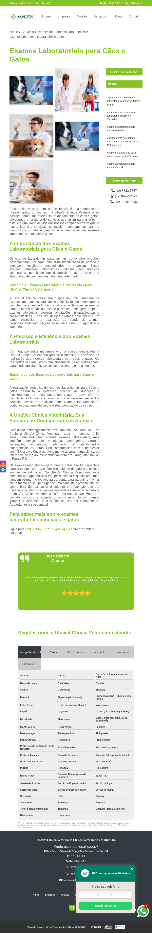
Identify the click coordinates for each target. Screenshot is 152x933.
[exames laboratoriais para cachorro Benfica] (31, 136)
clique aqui (59, 529)
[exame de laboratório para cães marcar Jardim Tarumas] (31, 182)
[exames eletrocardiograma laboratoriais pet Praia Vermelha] (77, 90)
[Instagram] (72, 908)
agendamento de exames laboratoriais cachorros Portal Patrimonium (123, 142)
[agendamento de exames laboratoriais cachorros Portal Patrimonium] (77, 136)
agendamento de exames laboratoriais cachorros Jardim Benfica (123, 101)
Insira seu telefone (105, 886)
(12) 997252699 (133, 3)
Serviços (100, 16)
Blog (118, 16)
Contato (134, 16)
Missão (82, 16)
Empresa (63, 16)
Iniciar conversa (105, 905)
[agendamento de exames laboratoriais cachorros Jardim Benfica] (31, 90)
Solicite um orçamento (124, 71)
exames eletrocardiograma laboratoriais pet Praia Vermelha (121, 116)
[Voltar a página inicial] (22, 16)
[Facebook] (3, 469)
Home (46, 16)
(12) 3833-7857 (111, 3)
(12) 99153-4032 (126, 202)
